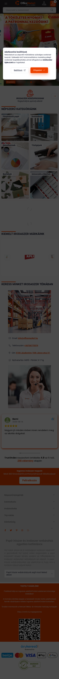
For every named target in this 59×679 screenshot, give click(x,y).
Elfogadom (37, 70)
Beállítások (18, 70)
